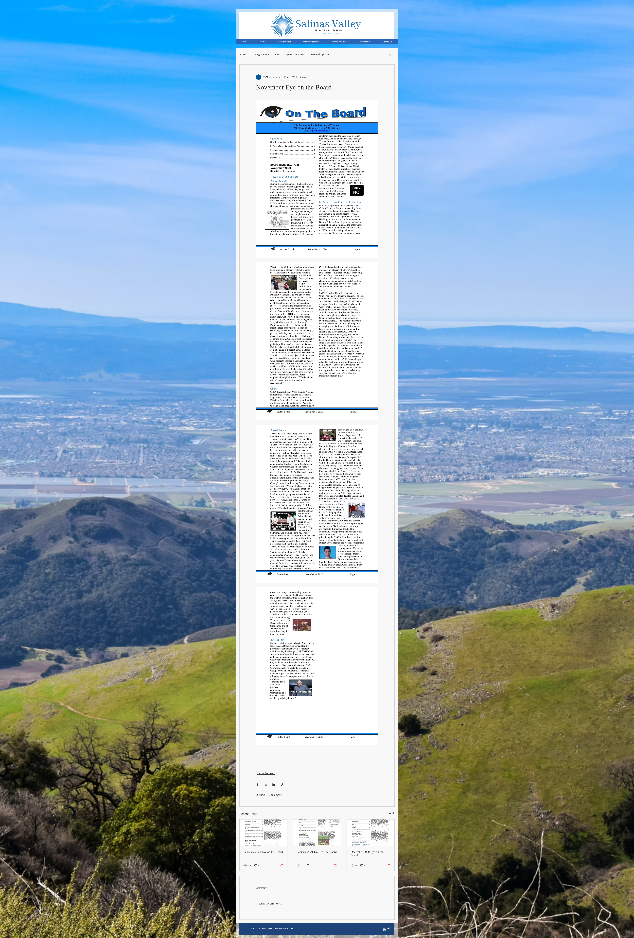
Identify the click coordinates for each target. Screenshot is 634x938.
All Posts (244, 54)
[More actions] (376, 77)
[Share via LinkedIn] (273, 784)
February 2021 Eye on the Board (263, 851)
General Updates (320, 54)
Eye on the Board (295, 54)
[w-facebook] (384, 929)
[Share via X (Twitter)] (265, 784)
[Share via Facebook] (257, 784)
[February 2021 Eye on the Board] (263, 832)
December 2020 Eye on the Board (367, 853)
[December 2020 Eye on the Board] (370, 832)
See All (391, 813)
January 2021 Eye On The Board (317, 851)
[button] (390, 54)
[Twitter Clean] (388, 928)
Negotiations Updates (267, 54)
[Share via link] (281, 784)
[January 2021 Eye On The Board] (317, 832)
